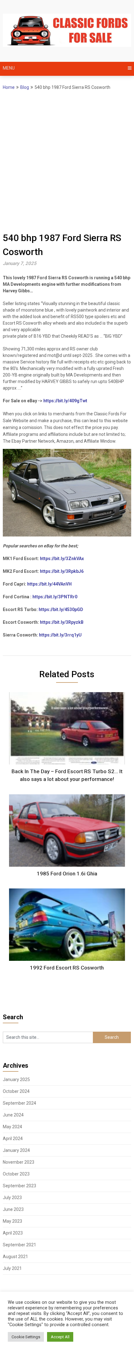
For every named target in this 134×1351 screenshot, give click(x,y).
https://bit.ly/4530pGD (61, 609)
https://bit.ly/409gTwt (65, 400)
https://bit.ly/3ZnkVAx (62, 558)
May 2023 (12, 1221)
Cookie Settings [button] (26, 1337)
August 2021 (15, 1256)
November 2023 (18, 1162)
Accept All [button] (60, 1337)
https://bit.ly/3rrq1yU (60, 634)
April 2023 (13, 1232)
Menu (9, 68)
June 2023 (13, 1209)
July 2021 (12, 1268)
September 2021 (19, 1244)
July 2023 (12, 1197)
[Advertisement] (67, 161)
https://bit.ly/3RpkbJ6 (62, 571)
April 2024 (13, 1138)
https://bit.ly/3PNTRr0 (54, 596)
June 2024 (13, 1114)
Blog (24, 87)
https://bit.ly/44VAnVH (49, 584)
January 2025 (16, 1079)
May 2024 (12, 1126)
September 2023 (19, 1185)
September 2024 (19, 1103)
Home (9, 87)
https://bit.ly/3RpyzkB (62, 622)
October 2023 (16, 1173)
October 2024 (16, 1091)
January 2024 (16, 1150)
